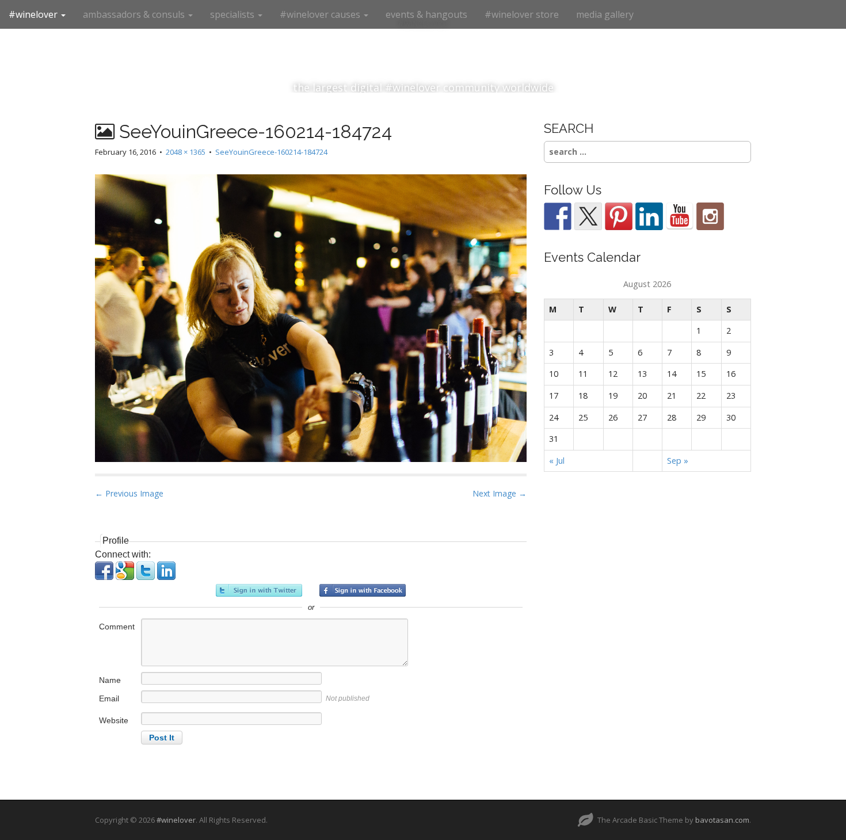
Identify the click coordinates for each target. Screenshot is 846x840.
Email (109, 698)
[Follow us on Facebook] (557, 216)
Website (113, 720)
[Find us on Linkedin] (649, 216)
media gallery (605, 14)
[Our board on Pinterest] (618, 216)
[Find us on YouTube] (679, 216)
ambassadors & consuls (135, 14)
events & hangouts (426, 14)
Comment (117, 626)
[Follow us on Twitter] (588, 216)
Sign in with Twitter (259, 590)
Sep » (677, 460)
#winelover (34, 14)
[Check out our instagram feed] (710, 216)
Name (110, 680)
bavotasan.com (722, 820)
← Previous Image (129, 493)
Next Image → (499, 493)
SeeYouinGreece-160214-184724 (271, 152)
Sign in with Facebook (362, 590)
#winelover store (522, 14)
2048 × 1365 (185, 152)
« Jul (557, 460)
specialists (233, 14)
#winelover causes (321, 14)
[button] (105, 577)
